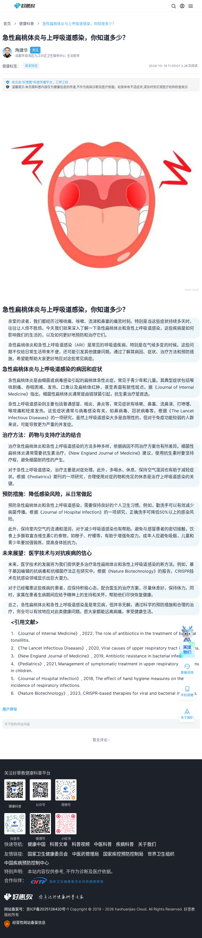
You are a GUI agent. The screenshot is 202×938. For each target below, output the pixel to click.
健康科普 (26, 23)
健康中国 (37, 844)
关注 (35, 50)
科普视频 (81, 844)
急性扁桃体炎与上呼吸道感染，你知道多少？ (79, 23)
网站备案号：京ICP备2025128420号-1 (37, 909)
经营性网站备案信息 (29, 922)
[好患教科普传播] (25, 6)
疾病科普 (125, 844)
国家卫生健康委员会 (48, 854)
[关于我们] (187, 715)
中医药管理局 (85, 854)
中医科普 (103, 844)
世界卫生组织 (161, 854)
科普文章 (59, 844)
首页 (7, 23)
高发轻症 (31, 66)
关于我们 (147, 844)
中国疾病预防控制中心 (26, 863)
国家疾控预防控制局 (123, 854)
